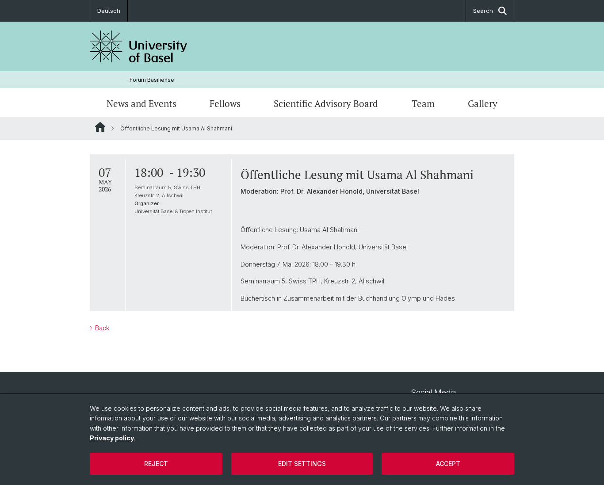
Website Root (100, 127)
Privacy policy (112, 438)
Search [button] (483, 10)
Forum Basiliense (152, 79)
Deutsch (108, 10)
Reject (156, 463)
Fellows (225, 103)
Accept (448, 463)
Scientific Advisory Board (326, 103)
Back (101, 328)
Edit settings (302, 463)
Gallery (482, 103)
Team (423, 103)
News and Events (141, 103)
